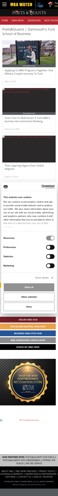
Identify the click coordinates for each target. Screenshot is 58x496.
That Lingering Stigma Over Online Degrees (24, 167)
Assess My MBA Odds (27, 347)
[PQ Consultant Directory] (28, 427)
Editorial (10, 476)
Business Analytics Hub (28, 333)
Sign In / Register (43, 476)
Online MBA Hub (28, 319)
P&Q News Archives (26, 471)
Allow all (29, 287)
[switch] (50, 247)
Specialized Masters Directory (28, 326)
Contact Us (24, 476)
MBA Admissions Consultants (28, 340)
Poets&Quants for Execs (39, 457)
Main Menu (18, 20)
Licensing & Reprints (11, 473)
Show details (42, 277)
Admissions (34, 20)
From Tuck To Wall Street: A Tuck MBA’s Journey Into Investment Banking (27, 119)
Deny (29, 306)
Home (4, 20)
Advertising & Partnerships (40, 473)
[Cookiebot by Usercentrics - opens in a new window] (42, 187)
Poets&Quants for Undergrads (21, 460)
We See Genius (34, 463)
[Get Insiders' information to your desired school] (28, 382)
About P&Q (7, 471)
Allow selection (29, 297)
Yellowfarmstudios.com (37, 484)
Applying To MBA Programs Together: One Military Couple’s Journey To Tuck (29, 72)
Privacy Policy (47, 471)
